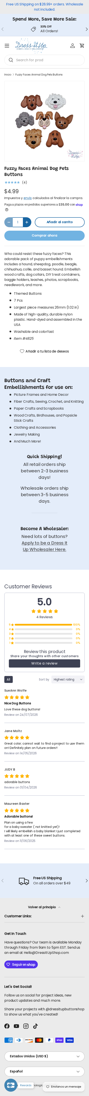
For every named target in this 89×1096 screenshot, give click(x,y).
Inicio (7, 74)
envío (28, 198)
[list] (44, 121)
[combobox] (44, 60)
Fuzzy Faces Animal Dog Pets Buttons (39, 74)
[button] (82, 45)
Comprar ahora (44, 235)
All (8, 679)
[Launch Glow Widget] (10, 1085)
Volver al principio (42, 907)
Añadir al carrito (60, 222)
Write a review (44, 663)
